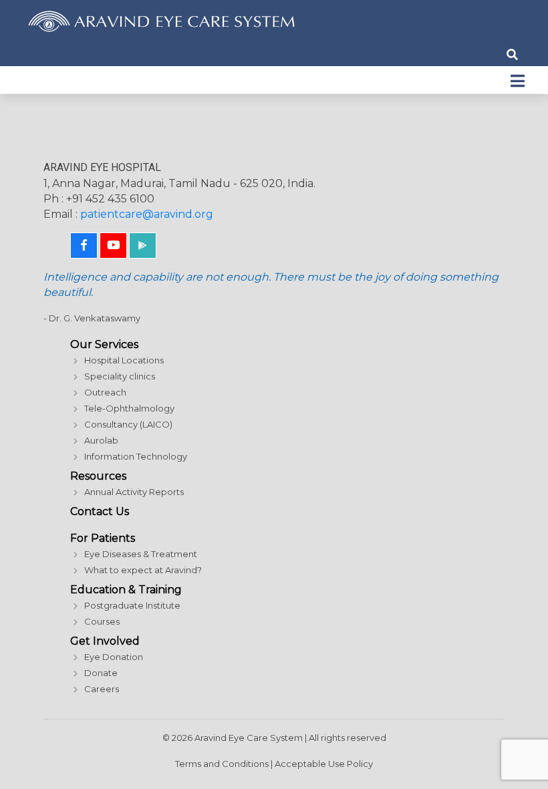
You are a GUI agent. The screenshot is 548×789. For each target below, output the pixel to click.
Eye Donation (113, 656)
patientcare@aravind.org (146, 214)
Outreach (105, 392)
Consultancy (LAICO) (128, 424)
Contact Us (99, 511)
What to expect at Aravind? (143, 570)
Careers (101, 688)
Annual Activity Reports (134, 491)
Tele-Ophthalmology (129, 408)
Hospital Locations (124, 360)
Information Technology (135, 456)
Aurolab (101, 440)
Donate (101, 672)
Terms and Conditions (222, 763)
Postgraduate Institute (132, 605)
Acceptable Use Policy (324, 763)
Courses (102, 621)
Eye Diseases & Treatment (140, 553)
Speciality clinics (119, 376)
